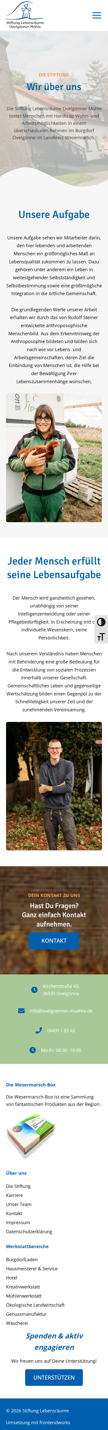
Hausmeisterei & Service (32, 1269)
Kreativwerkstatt (23, 1287)
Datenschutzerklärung (29, 1231)
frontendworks (54, 1422)
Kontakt (14, 1213)
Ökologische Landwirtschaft (35, 1305)
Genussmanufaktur (26, 1314)
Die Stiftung (18, 1186)
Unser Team (19, 1204)
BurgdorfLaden (22, 1259)
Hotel (11, 1278)
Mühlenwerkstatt (23, 1296)
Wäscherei (17, 1323)
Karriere (14, 1195)
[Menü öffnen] (96, 15)
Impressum (18, 1222)
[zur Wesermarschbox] (31, 1136)
